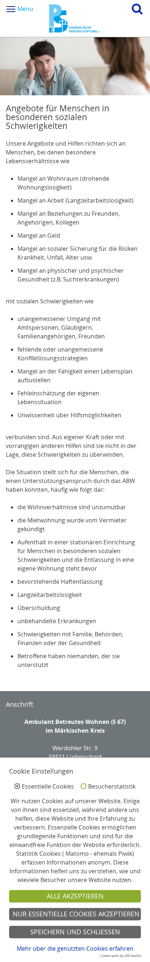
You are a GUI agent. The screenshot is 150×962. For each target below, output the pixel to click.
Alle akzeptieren (75, 896)
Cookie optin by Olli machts (120, 956)
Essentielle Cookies (48, 786)
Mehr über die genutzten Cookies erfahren (75, 948)
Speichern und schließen (75, 932)
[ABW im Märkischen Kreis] (74, 18)
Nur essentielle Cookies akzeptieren (76, 914)
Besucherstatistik (111, 786)
